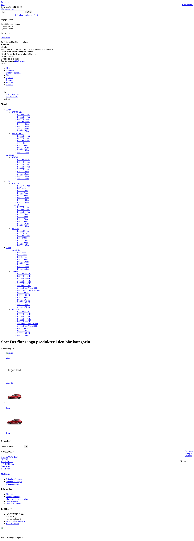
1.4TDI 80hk (22, 195)
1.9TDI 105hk (23, 124)
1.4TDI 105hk (23, 245)
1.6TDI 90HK (23, 293)
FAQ (3, 4)
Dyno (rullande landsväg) (17, 499)
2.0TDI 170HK (23, 307)
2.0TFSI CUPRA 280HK (27, 323)
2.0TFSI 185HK (24, 281)
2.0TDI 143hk (23, 150)
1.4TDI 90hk (22, 243)
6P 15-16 (15, 228)
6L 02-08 (15, 183)
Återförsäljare (12, 501)
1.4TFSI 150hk (23, 209)
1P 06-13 (15, 271)
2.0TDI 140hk (23, 129)
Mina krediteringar (14, 481)
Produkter (10, 70)
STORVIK (5, 469)
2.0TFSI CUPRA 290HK (27, 326)
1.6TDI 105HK (23, 295)
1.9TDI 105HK (23, 300)
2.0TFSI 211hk (23, 143)
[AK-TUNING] (8, 9)
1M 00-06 (16, 250)
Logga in (5, 2)
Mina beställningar (14, 479)
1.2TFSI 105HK (24, 274)
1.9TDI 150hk (23, 269)
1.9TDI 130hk (23, 200)
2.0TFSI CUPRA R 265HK (28, 290)
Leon (8, 247)
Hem (8, 68)
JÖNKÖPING (7, 461)
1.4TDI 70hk (22, 190)
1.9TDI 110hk (23, 264)
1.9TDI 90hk (22, 145)
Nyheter (9, 494)
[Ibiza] (14, 403)
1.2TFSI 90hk (23, 231)
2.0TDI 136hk (23, 126)
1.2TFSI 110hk (23, 233)
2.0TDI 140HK (23, 304)
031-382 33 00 (12, 524)
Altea (8, 110)
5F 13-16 (15, 309)
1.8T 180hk (22, 188)
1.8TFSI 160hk (23, 119)
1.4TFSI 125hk (23, 114)
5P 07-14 (15, 157)
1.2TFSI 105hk (23, 136)
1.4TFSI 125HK (24, 276)
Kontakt (9, 85)
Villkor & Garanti (13, 504)
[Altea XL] (14, 378)
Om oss (9, 82)
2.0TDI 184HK (23, 335)
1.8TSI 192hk (23, 238)
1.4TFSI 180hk (23, 212)
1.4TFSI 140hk (23, 117)
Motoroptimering (13, 73)
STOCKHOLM (8, 464)
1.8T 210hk (22, 255)
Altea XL (10, 155)
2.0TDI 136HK (23, 302)
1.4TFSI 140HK (24, 319)
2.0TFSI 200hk (23, 122)
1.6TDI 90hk (22, 221)
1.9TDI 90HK (23, 297)
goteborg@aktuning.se (15, 521)
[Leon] (14, 428)
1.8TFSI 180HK (24, 321)
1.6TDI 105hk (23, 224)
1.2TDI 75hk (22, 214)
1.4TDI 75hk (22, 193)
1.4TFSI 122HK (24, 316)
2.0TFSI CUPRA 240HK (27, 288)
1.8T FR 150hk (23, 186)
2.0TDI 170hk (23, 131)
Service (9, 80)
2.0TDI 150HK (23, 333)
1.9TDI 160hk (23, 202)
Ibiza (8, 181)
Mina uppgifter (12, 484)
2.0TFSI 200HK (24, 283)
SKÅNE (4, 459)
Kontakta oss (187, 4)
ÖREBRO (5, 466)
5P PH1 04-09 (17, 112)
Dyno (8, 75)
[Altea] (9, 353)
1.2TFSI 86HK (23, 312)
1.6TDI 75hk (22, 219)
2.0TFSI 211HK (24, 285)
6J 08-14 (15, 205)
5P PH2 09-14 (17, 133)
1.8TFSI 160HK (24, 278)
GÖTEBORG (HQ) (9, 457)
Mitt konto (6, 474)
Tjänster (9, 77)
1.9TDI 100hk (23, 198)
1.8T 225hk (22, 257)
